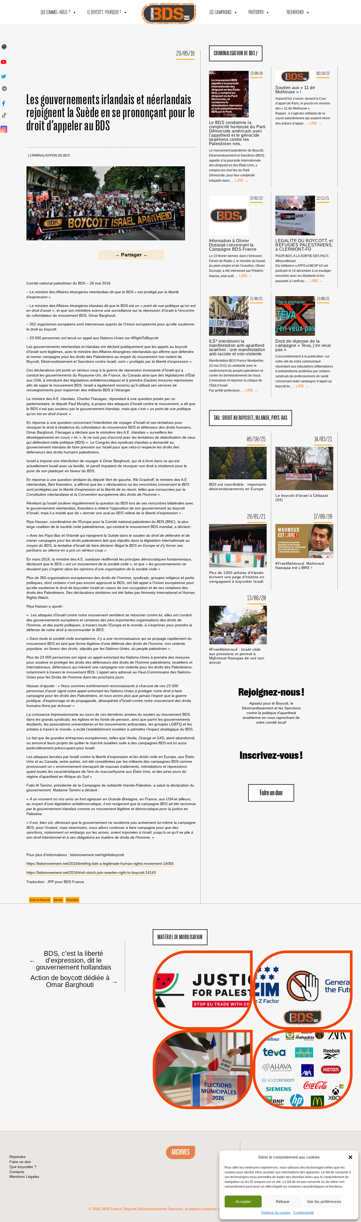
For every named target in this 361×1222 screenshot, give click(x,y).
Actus (195, 1023)
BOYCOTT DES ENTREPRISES (302, 1004)
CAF (313, 1060)
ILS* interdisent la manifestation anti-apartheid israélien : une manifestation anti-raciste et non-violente (237, 347)
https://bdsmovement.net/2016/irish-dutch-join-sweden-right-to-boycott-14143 (91, 872)
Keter (302, 1073)
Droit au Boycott (40, 899)
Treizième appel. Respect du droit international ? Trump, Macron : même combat (302, 975)
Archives (180, 1152)
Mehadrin (295, 1086)
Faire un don (271, 793)
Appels (192, 1017)
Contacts (17, 1172)
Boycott (293, 1046)
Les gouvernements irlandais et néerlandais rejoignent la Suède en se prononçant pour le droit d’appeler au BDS (110, 113)
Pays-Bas (72, 899)
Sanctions (210, 1017)
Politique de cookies (275, 1213)
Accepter (243, 1201)
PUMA (311, 1086)
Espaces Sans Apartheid (203, 1083)
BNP (302, 1060)
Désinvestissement (320, 1046)
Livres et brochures (302, 1080)
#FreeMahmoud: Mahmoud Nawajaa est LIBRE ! (299, 566)
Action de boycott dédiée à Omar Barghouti (72, 981)
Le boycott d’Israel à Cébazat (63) (301, 498)
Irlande (58, 899)
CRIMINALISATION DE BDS (50, 155)
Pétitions (211, 1023)
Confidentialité (303, 1213)
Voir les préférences (324, 1201)
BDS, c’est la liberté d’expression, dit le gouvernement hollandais (70, 960)
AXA (290, 1060)
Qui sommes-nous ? (55, 13)
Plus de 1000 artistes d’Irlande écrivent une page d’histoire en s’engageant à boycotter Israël (237, 577)
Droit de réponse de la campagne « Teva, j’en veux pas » (303, 345)
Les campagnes (221, 13)
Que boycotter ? (302, 1038)
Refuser (283, 1201)
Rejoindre (18, 1157)
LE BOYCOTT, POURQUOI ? (104, 13)
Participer (255, 13)
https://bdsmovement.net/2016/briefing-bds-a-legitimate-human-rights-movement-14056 (100, 863)
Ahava (310, 1053)
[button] (350, 1157)
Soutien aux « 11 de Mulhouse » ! (295, 90)
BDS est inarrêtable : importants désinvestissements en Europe (237, 487)
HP (311, 1066)
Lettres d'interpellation (303, 1019)
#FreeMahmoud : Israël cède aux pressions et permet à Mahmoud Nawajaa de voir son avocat (237, 655)
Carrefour (297, 1066)
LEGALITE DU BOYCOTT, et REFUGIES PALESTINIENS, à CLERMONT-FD (304, 245)
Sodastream (302, 1093)
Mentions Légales (24, 1176)
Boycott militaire (302, 1012)
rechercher (295, 13)
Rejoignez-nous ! (271, 692)
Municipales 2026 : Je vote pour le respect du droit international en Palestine (203, 1055)
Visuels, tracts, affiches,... (303, 1101)
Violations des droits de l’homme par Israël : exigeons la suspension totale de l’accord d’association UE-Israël (202, 983)
